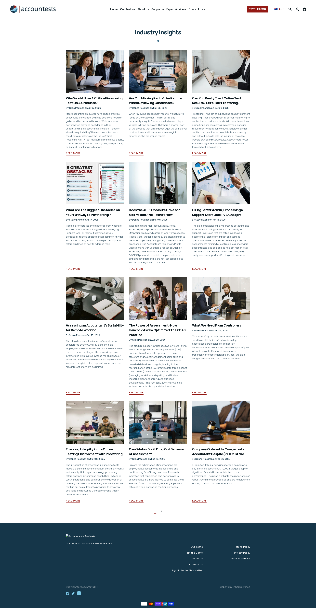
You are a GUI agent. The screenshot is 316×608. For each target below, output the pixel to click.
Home (114, 9)
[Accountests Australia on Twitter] (73, 593)
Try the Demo (195, 552)
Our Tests (126, 9)
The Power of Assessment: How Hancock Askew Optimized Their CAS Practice (157, 330)
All (158, 41)
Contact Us (195, 9)
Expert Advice (175, 9)
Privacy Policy (242, 552)
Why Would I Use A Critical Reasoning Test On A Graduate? (94, 100)
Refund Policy (242, 546)
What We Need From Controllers (216, 325)
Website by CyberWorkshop (235, 586)
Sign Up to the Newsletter (187, 570)
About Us (143, 9)
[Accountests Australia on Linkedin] (79, 593)
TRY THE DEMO (257, 9)
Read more (73, 153)
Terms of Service (240, 558)
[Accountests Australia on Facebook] (67, 593)
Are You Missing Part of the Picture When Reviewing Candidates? (155, 100)
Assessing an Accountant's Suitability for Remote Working (95, 327)
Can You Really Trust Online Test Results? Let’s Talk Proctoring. (216, 100)
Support (156, 9)
